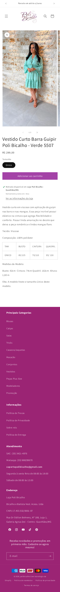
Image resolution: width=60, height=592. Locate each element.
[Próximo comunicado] (54, 3)
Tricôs (9, 342)
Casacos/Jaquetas (15, 349)
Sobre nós (11, 427)
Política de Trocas (15, 413)
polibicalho (25, 576)
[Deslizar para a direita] (37, 132)
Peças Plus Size (14, 378)
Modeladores (13, 385)
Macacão (10, 357)
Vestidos (10, 371)
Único (9, 165)
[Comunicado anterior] (5, 3)
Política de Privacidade (18, 420)
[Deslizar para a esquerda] (23, 132)
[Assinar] (49, 556)
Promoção (11, 393)
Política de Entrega (16, 434)
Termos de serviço (31, 585)
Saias (9, 335)
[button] (6, 16)
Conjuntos (11, 364)
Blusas (9, 321)
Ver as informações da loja (19, 198)
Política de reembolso (23, 580)
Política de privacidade (45, 580)
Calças (9, 328)
